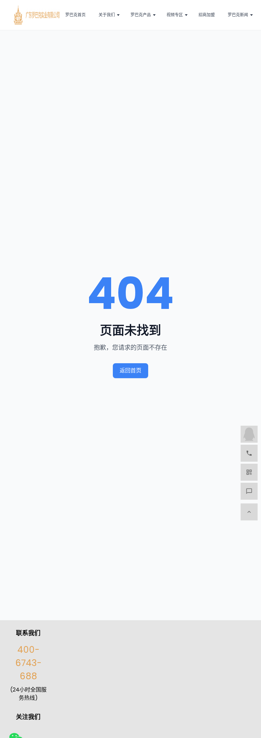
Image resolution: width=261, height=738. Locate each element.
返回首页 (130, 370)
